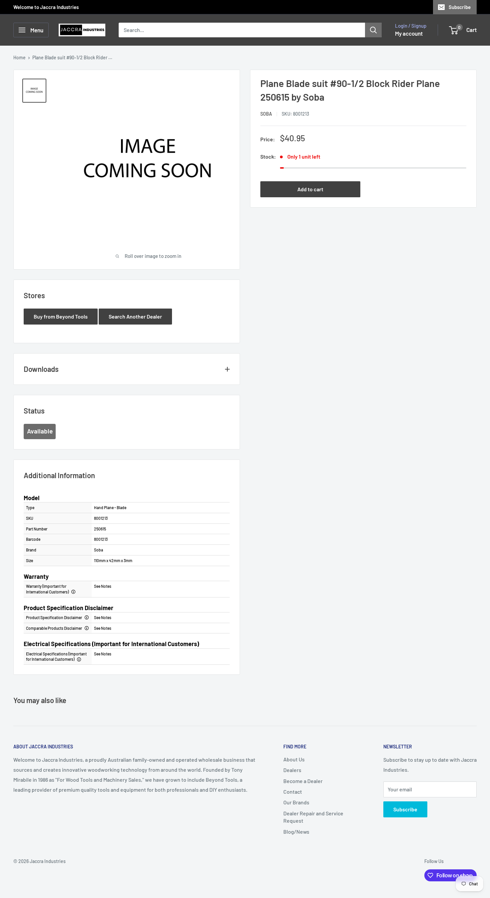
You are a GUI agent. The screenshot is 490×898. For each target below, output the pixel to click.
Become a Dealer (303, 781)
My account (409, 33)
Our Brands (296, 802)
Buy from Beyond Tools (61, 316)
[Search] (373, 30)
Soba (266, 114)
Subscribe (460, 7)
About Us (294, 759)
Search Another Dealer (135, 316)
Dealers (292, 770)
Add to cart (310, 189)
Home (19, 57)
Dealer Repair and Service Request (313, 817)
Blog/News (296, 831)
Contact (292, 791)
